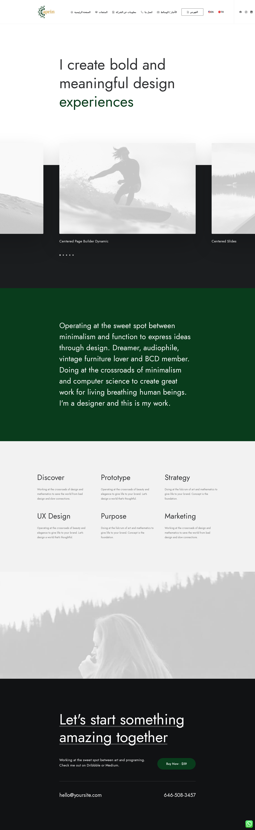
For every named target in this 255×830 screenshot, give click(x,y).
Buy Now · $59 (176, 764)
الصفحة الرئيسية (82, 12)
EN (212, 11)
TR (222, 11)
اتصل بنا (148, 12)
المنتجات (103, 12)
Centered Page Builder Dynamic (83, 241)
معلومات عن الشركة (126, 12)
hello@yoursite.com (80, 795)
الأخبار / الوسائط (169, 12)
